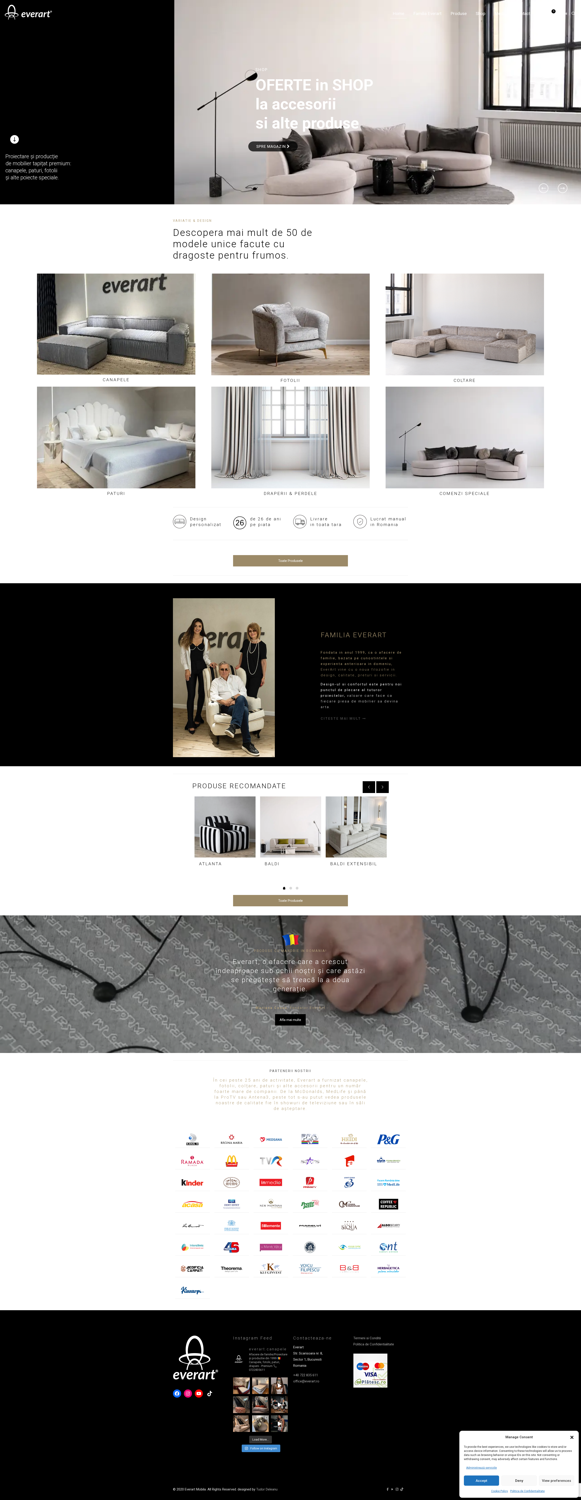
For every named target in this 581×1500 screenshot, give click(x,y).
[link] (116, 324)
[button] (572, 1437)
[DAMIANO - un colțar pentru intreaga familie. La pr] (260, 1423)
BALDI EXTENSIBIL (353, 863)
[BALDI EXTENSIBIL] (356, 826)
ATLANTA (210, 863)
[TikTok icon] (402, 1489)
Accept (481, 1481)
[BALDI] (290, 826)
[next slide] (382, 787)
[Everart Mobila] (28, 13)
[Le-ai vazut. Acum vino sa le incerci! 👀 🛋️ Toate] (279, 1385)
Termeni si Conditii (367, 1338)
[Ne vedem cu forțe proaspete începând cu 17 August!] (241, 1423)
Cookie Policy (499, 1491)
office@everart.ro (306, 1381)
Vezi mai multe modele (284, 120)
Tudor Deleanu (267, 1489)
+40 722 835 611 (305, 1375)
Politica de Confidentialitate (527, 1491)
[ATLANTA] (225, 826)
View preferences (556, 1481)
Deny (519, 1481)
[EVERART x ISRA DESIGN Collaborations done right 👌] (260, 1404)
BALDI (272, 863)
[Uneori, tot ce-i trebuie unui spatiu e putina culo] (241, 1404)
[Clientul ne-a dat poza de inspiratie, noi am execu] (260, 1385)
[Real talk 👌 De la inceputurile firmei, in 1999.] (279, 1404)
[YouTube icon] (392, 1489)
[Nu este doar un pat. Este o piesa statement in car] (241, 1385)
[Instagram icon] (397, 1489)
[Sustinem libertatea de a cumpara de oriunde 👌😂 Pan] (279, 1423)
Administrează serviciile (481, 1467)
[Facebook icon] (387, 1489)
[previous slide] (369, 787)
